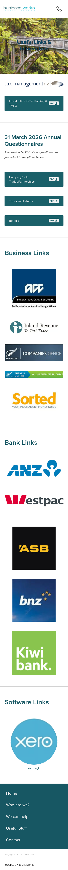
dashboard (29, 854)
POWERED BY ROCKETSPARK (19, 864)
